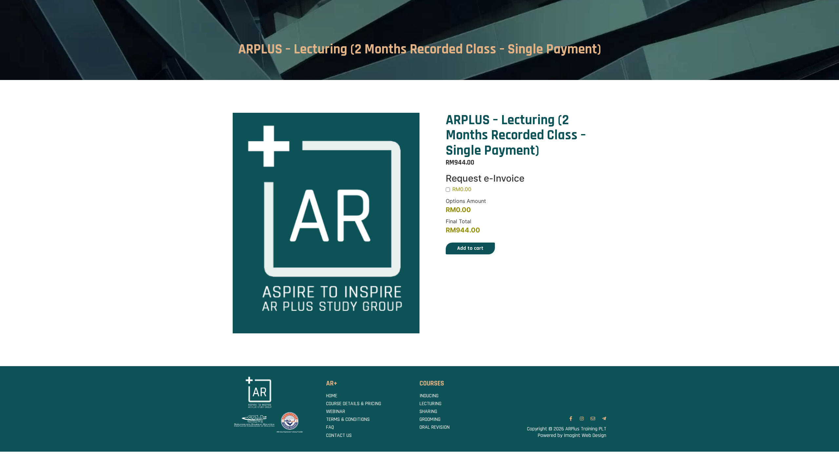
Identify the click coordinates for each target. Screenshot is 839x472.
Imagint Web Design (585, 435)
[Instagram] (581, 418)
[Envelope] (593, 418)
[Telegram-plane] (604, 418)
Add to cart (470, 248)
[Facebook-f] (570, 418)
